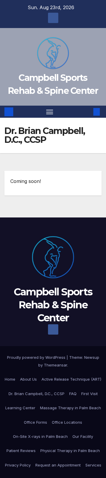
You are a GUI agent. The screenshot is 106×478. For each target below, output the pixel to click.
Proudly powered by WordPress (37, 357)
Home (10, 379)
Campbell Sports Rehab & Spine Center (53, 305)
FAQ (73, 393)
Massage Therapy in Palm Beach (70, 407)
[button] (88, 112)
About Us (28, 379)
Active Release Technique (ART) (71, 379)
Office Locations (67, 422)
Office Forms (35, 422)
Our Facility (82, 436)
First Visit (89, 393)
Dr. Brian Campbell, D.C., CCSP (36, 393)
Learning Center (20, 407)
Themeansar (55, 365)
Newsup (91, 357)
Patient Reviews (21, 450)
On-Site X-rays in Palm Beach (40, 436)
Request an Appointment (58, 465)
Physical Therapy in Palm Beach (70, 450)
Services (93, 465)
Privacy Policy (18, 465)
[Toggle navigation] (49, 112)
